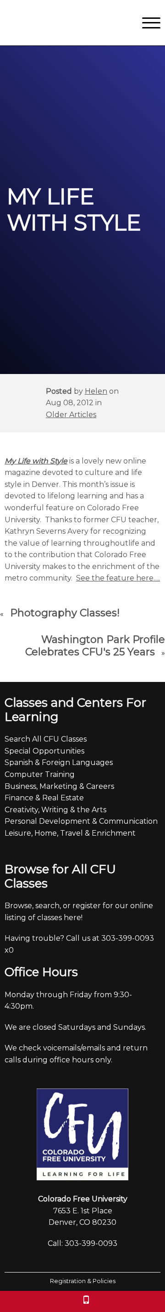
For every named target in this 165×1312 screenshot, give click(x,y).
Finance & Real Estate (44, 797)
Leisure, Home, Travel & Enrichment (70, 833)
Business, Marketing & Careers (59, 786)
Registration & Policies (83, 1281)
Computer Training (40, 774)
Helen (96, 391)
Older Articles (71, 414)
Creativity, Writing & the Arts (55, 809)
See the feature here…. (118, 578)
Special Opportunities (44, 751)
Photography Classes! (65, 613)
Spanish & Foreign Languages (59, 762)
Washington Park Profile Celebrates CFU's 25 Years (95, 646)
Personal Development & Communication (81, 821)
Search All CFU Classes (46, 739)
